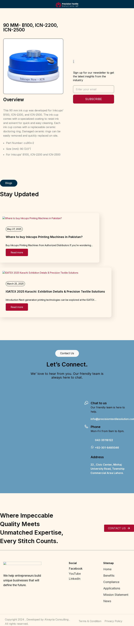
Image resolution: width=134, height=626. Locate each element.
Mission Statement (116, 594)
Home (107, 569)
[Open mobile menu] (4, 5)
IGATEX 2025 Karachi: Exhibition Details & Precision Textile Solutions (55, 291)
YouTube (75, 573)
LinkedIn (74, 578)
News (107, 601)
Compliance (111, 582)
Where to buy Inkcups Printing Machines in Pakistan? (44, 237)
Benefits (108, 575)
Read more (17, 252)
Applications (111, 588)
